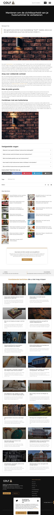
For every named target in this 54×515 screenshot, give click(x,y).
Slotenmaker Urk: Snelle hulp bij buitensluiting (37, 297)
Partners (33, 485)
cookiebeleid (35, 508)
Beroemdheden (35, 491)
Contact (33, 487)
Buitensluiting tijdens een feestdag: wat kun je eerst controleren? (39, 346)
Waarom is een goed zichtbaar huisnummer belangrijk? (27, 150)
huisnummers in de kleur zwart (19, 83)
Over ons (33, 481)
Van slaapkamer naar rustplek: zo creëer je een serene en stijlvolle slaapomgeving (14, 394)
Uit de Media (34, 493)
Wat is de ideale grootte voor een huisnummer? (27, 158)
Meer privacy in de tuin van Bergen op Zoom (39, 394)
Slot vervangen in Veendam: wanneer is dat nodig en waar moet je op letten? (13, 370)
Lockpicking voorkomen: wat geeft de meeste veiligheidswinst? (39, 321)
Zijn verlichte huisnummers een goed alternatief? (27, 166)
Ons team (34, 483)
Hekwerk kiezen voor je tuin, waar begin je (14, 418)
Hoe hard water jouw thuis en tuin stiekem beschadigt (12, 441)
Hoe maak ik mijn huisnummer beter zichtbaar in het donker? (27, 162)
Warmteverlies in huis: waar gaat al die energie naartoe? (39, 464)
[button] (38, 500)
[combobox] (37, 3)
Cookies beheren (33, 512)
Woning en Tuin (5, 26)
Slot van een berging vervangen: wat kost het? (14, 321)
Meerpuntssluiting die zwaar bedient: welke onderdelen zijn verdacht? (13, 346)
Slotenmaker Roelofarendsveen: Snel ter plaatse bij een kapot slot (14, 297)
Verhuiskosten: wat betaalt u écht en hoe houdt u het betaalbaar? (14, 464)
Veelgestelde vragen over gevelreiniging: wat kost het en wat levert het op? (39, 441)
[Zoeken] (45, 3)
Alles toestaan (21, 512)
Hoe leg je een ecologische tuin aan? (38, 417)
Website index (34, 495)
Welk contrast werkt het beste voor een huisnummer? (27, 154)
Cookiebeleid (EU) (35, 489)
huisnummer (9, 64)
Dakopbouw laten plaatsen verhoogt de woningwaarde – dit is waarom (39, 370)
